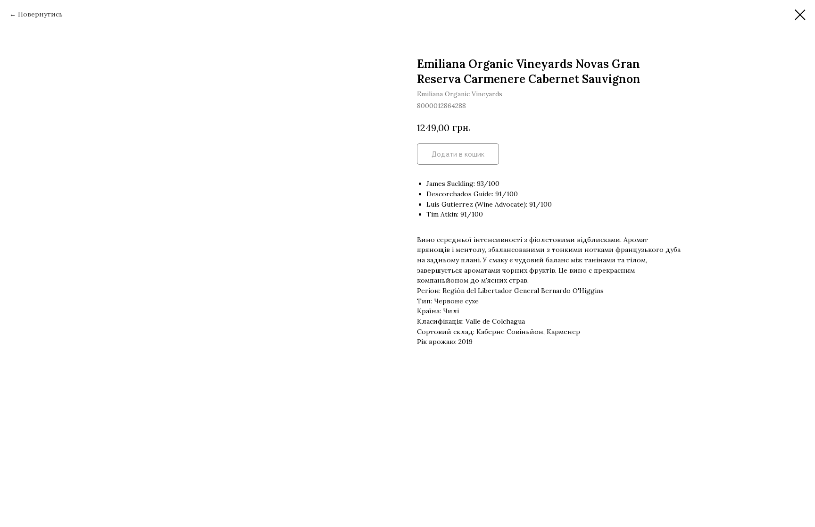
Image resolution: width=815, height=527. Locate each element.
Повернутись (40, 14)
